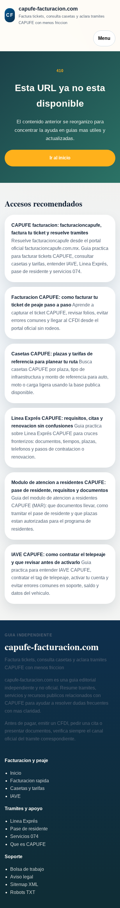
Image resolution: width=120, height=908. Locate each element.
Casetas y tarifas (27, 788)
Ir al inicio (60, 157)
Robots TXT (22, 892)
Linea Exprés (24, 821)
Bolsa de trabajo (27, 869)
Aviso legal (21, 876)
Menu (104, 38)
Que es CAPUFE (28, 844)
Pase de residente (29, 828)
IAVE (15, 796)
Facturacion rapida (29, 780)
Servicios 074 (24, 836)
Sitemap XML (24, 884)
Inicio (15, 773)
